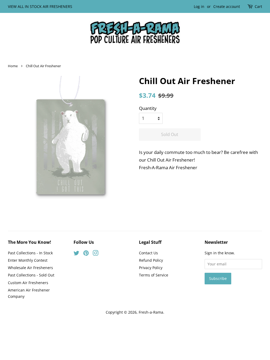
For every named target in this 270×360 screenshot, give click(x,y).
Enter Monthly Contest (27, 260)
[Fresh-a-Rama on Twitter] (76, 253)
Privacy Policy (150, 267)
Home (13, 66)
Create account (226, 6)
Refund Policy (151, 260)
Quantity (148, 108)
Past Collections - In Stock (30, 252)
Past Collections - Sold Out (31, 275)
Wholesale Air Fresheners (30, 267)
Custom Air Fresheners (28, 282)
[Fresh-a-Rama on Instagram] (95, 253)
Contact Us (148, 252)
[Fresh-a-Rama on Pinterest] (86, 253)
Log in (199, 6)
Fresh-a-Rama (151, 312)
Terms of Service (153, 275)
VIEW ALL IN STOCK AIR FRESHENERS (40, 6)
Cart (258, 6)
